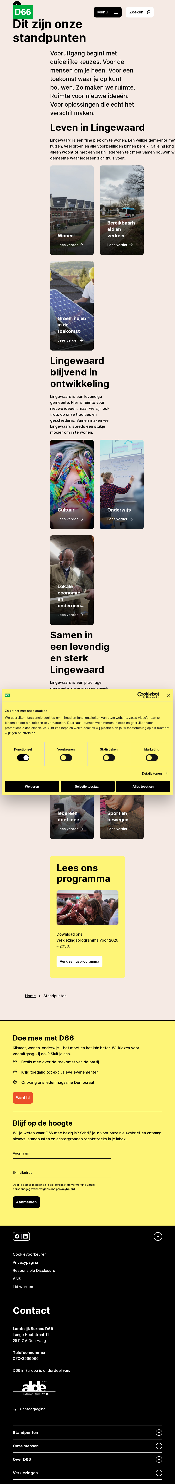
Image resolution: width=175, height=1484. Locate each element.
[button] (110, 12)
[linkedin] (25, 1236)
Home (30, 996)
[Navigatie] (155, 1236)
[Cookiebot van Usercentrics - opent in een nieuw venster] (140, 695)
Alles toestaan (143, 786)
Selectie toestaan (87, 786)
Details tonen (152, 773)
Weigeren (32, 786)
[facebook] (17, 1236)
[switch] (66, 757)
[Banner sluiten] (168, 695)
